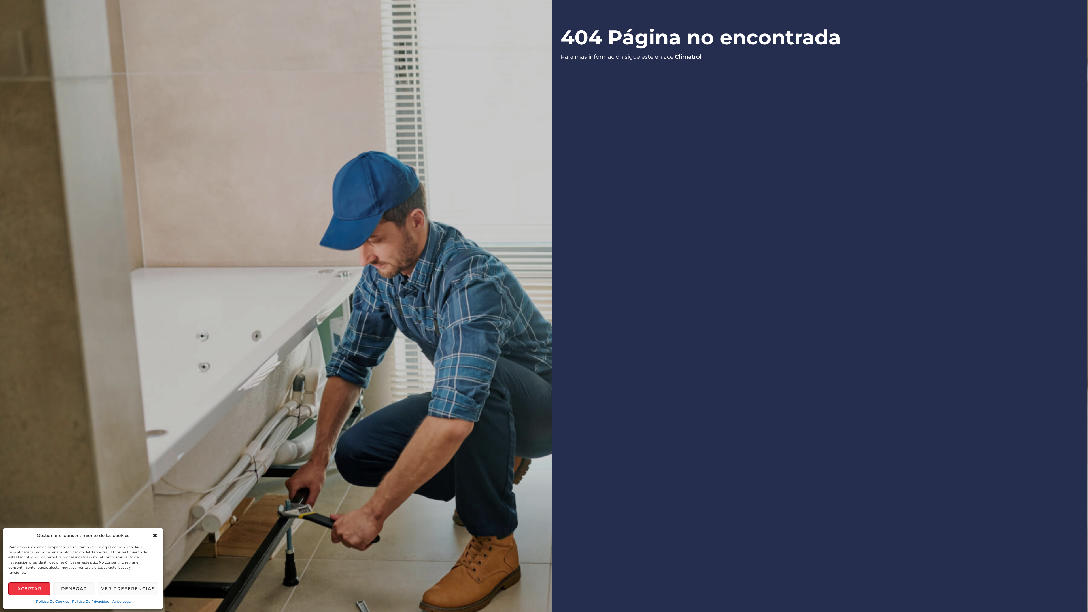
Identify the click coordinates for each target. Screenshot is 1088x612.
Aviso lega (121, 601)
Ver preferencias (128, 588)
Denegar (74, 588)
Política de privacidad (90, 601)
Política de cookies (52, 601)
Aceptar (29, 588)
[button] (155, 535)
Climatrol (688, 56)
